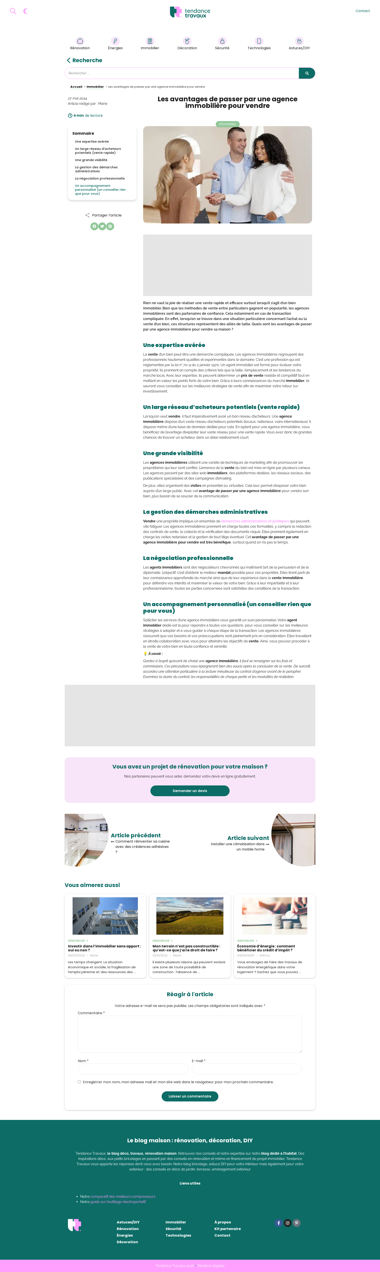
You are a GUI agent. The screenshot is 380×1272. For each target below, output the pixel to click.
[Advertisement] (227, 265)
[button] (94, 226)
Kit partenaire (227, 1228)
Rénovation (80, 48)
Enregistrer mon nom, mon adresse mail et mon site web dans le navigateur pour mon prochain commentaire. (178, 1082)
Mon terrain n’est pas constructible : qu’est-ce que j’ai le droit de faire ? (186, 948)
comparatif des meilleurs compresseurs (122, 1196)
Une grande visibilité (91, 160)
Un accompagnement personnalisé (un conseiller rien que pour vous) (100, 190)
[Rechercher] (307, 73)
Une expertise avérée (92, 142)
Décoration (187, 48)
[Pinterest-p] (297, 1223)
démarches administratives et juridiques (255, 521)
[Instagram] (288, 1223)
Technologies (259, 48)
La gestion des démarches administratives (96, 169)
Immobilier (150, 48)
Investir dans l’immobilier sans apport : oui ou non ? (104, 948)
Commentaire (91, 1013)
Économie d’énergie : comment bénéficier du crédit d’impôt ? (266, 948)
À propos (222, 1222)
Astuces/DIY (299, 48)
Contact (363, 10)
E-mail (199, 1061)
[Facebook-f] (279, 1223)
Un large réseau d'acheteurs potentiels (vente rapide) (98, 151)
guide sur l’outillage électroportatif (118, 1202)
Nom (83, 1061)
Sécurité (222, 48)
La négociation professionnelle (100, 178)
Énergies (115, 48)
